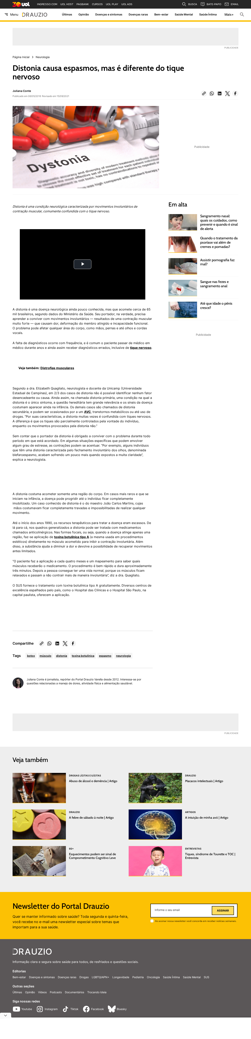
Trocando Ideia (96, 992)
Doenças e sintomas (108, 14)
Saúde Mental (184, 14)
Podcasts (56, 992)
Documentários (74, 992)
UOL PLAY (112, 4)
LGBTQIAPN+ (100, 977)
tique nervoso (140, 348)
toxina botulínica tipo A (71, 537)
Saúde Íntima (208, 14)
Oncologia (153, 977)
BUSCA (192, 4)
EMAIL (235, 4)
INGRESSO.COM (47, 4)
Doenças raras (138, 14)
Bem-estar (161, 14)
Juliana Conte (22, 90)
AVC (87, 412)
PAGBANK (82, 4)
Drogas (84, 977)
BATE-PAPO (214, 4)
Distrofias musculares (57, 368)
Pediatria (138, 977)
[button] (204, 93)
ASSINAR (223, 910)
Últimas (67, 14)
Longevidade (120, 977)
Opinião (83, 14)
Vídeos (42, 992)
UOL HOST (66, 4)
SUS (206, 977)
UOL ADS (126, 4)
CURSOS (97, 4)
